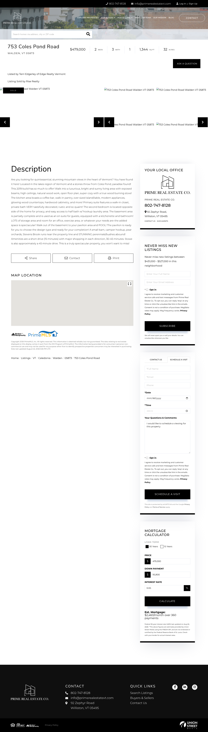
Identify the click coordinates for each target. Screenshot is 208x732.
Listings (25, 358)
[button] (88, 34)
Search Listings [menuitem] (141, 693)
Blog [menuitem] (171, 18)
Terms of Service (159, 507)
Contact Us (150, 221)
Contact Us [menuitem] (138, 703)
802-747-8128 (117, 3)
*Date (148, 392)
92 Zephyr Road (85, 705)
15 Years (168, 546)
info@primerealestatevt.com (153, 3)
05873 (68, 358)
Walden (57, 358)
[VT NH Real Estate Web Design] (188, 725)
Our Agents (162, 221)
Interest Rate (153, 582)
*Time (148, 405)
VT (34, 358)
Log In (182, 3)
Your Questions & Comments (161, 417)
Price (148, 555)
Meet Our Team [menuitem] (143, 18)
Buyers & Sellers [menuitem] (142, 698)
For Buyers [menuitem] (107, 18)
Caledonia (44, 358)
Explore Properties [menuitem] (88, 18)
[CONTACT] (186, 63)
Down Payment (154, 568)
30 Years (153, 546)
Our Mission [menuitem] (159, 18)
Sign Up (193, 3)
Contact (192, 18)
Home (15, 358)
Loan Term (152, 542)
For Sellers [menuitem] (124, 18)
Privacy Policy (51, 725)
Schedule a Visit (178, 360)
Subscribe (167, 326)
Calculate (167, 601)
